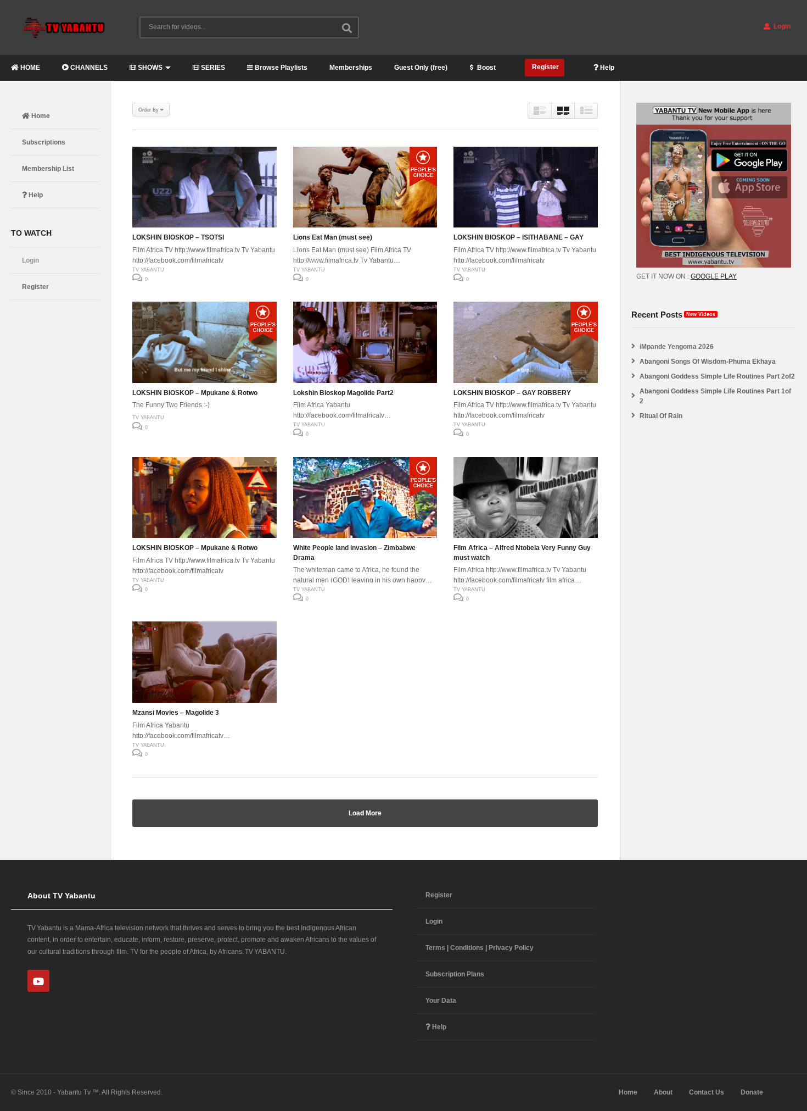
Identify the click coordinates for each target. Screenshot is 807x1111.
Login (781, 26)
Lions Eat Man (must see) (332, 237)
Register (544, 67)
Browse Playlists (280, 67)
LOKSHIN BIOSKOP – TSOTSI (178, 237)
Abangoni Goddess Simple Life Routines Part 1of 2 (715, 396)
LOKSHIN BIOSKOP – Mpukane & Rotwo (194, 393)
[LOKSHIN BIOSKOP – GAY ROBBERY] (525, 342)
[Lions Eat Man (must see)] (365, 187)
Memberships (350, 67)
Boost (485, 67)
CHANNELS (88, 67)
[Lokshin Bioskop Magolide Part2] (365, 342)
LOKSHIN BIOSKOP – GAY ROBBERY (512, 393)
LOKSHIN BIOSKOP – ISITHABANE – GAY (518, 237)
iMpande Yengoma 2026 (677, 347)
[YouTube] (38, 981)
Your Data (440, 1000)
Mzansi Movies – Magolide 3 (175, 712)
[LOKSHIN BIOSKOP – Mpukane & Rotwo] (204, 342)
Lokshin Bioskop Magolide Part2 (343, 393)
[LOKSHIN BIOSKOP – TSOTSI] (204, 187)
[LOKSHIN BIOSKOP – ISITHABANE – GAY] (525, 187)
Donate (752, 1092)
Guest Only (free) (420, 67)
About (663, 1092)
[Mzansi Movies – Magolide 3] (204, 662)
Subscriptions (43, 142)
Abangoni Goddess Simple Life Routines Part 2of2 (717, 376)
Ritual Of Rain (661, 416)
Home (40, 116)
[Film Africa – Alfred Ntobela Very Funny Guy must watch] (525, 497)
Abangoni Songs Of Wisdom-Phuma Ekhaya (708, 361)
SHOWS (149, 67)
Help (606, 67)
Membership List (48, 169)
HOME (29, 67)
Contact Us (706, 1092)
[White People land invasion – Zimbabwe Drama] (365, 497)
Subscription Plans (454, 974)
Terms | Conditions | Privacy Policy (479, 948)
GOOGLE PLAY (714, 276)
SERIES (212, 67)
